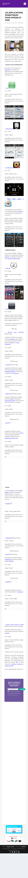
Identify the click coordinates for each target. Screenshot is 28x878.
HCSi (19, 258)
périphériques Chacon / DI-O (11, 438)
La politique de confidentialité (18, 848)
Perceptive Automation (10, 400)
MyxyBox (8, 503)
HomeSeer (12, 339)
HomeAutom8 (8, 559)
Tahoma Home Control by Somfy (15, 624)
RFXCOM (11, 561)
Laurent (8, 22)
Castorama (20, 591)
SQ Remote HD (9, 167)
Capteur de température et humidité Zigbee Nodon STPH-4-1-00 (14, 743)
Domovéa (19, 664)
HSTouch (12, 342)
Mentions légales (6, 848)
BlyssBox (8, 581)
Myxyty (12, 490)
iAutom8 (8, 554)
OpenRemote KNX (9, 665)
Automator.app (9, 128)
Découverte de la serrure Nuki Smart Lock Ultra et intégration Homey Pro (14, 715)
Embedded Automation (10, 371)
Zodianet (7, 256)
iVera (7, 88)
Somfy (7, 633)
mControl (8, 364)
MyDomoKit (8, 538)
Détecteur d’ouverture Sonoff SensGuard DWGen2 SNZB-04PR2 (14, 774)
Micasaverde (8, 69)
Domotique (20, 22)
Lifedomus (14, 664)
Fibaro (20, 211)
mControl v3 (16, 373)
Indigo (11, 398)
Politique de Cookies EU (14, 850)
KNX (17, 662)
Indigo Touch (9, 393)
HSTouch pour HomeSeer (16, 332)
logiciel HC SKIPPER (12, 258)
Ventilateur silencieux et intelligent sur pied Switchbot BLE (14, 802)
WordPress (23, 846)
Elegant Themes (10, 846)
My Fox (7, 423)
